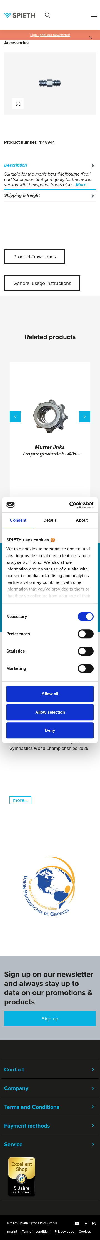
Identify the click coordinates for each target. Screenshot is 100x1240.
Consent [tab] (18, 520)
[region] (50, 83)
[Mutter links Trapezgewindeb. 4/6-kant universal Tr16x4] (50, 416)
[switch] (86, 633)
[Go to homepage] (19, 15)
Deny (50, 730)
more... (20, 800)
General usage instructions (42, 283)
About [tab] (82, 520)
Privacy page (64, 1232)
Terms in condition (36, 1232)
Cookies (85, 1232)
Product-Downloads (34, 256)
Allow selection (50, 712)
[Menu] (94, 15)
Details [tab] (50, 520)
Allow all (50, 693)
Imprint (11, 1232)
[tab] (50, 175)
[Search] (47, 15)
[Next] (84, 416)
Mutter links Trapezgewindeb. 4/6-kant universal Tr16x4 (50, 450)
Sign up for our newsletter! (50, 35)
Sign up (50, 1018)
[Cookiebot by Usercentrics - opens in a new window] (71, 505)
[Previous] (15, 416)
